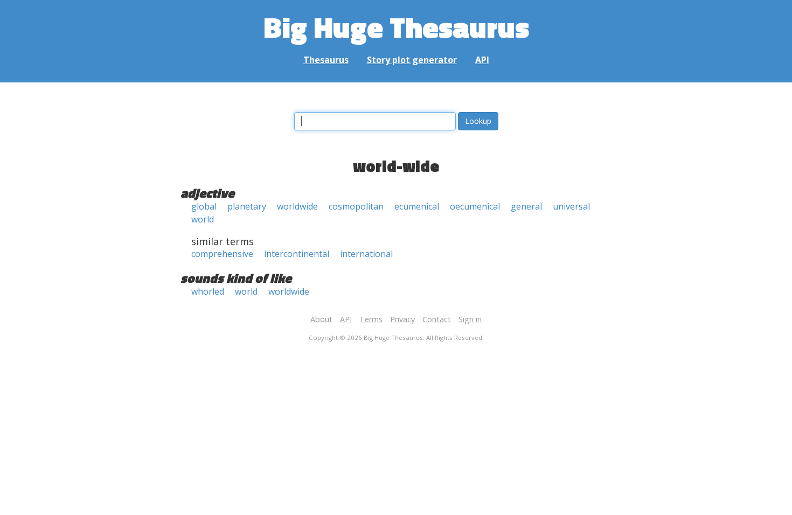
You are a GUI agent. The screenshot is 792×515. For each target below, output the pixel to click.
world (202, 219)
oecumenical (475, 206)
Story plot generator (412, 60)
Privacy (402, 319)
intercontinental (296, 254)
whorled (207, 291)
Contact (436, 319)
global (204, 206)
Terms (371, 319)
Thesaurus (326, 60)
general (526, 206)
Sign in (470, 319)
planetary (246, 206)
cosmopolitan (356, 206)
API (482, 60)
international (366, 254)
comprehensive (222, 254)
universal (571, 206)
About (321, 319)
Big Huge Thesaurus (396, 26)
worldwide (297, 206)
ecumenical (416, 206)
